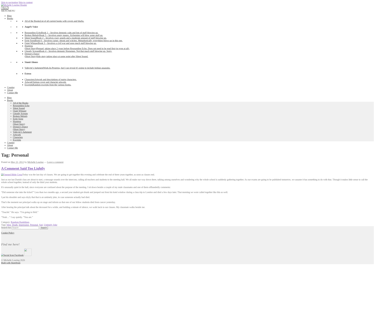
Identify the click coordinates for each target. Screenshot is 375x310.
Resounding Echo (21, 105)
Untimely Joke (50, 225)
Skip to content (26, 2)
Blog (9, 16)
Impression (24, 225)
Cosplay (11, 87)
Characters (18, 137)
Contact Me (12, 92)
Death (15, 225)
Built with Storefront (10, 263)
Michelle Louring (35, 162)
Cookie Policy (7, 233)
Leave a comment (55, 162)
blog (9, 225)
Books (10, 18)
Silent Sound (19, 108)
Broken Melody (20, 116)
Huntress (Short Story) (19, 122)
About (10, 90)
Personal (34, 225)
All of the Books (20, 103)
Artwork (17, 134)
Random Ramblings (20, 222)
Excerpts (17, 140)
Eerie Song (18, 119)
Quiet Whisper (19, 111)
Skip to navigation (9, 2)
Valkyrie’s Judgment (22, 132)
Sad (41, 225)
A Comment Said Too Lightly (23, 168)
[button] (8, 11)
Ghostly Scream (20, 113)
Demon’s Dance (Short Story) (20, 128)
